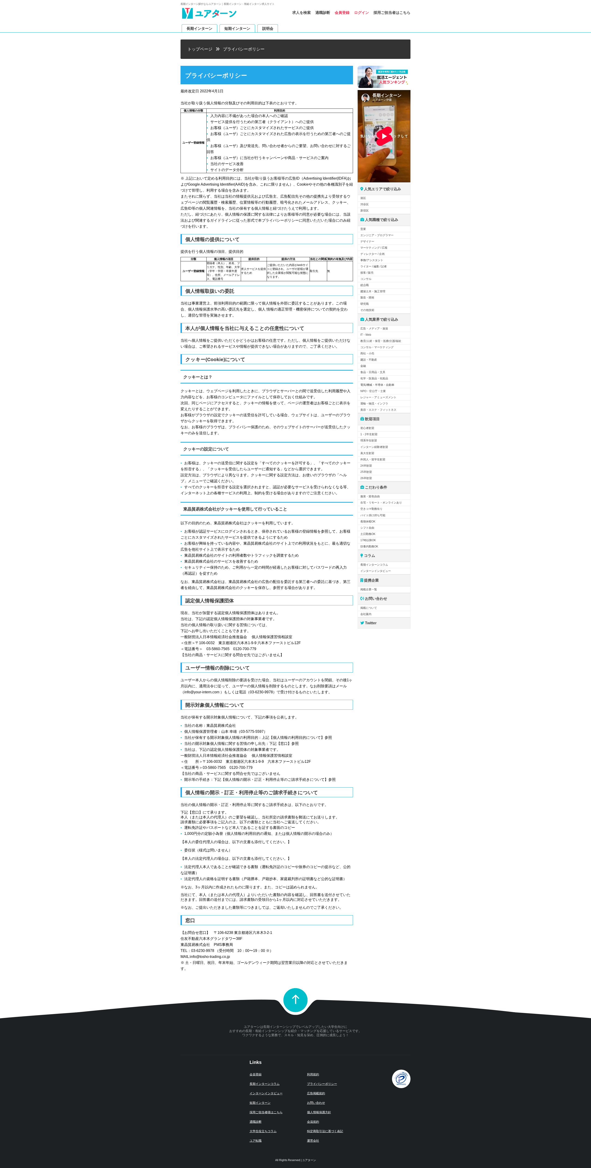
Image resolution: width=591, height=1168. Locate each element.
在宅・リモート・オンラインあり (381, 502)
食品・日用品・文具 (372, 372)
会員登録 (342, 13)
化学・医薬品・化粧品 (374, 378)
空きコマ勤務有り (371, 508)
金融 (363, 366)
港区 (363, 198)
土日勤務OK (367, 534)
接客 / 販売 (367, 272)
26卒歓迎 (366, 478)
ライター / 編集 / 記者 (373, 266)
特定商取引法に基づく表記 (325, 1131)
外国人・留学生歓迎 (372, 459)
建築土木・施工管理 (372, 291)
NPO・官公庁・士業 (373, 391)
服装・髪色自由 (370, 496)
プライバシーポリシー (322, 1084)
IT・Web (365, 334)
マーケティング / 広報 (373, 247)
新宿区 (364, 210)
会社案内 (365, 614)
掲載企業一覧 (368, 589)
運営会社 (313, 1140)
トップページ (199, 49)
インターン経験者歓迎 (374, 447)
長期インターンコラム (374, 564)
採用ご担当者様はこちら (266, 1112)
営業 (363, 229)
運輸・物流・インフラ (374, 403)
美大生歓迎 (367, 453)
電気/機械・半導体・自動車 (377, 384)
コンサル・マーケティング (377, 347)
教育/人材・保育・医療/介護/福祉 (380, 341)
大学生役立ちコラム (263, 1131)
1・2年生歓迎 (368, 434)
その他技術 (367, 310)
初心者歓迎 (367, 428)
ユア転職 (256, 1140)
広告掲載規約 (316, 1093)
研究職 (364, 303)
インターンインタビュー (375, 571)
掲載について (368, 608)
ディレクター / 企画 (372, 254)
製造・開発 (367, 297)
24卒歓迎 (366, 465)
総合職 (364, 285)
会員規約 (313, 1121)
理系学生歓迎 (368, 440)
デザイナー (367, 241)
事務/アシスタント (371, 260)
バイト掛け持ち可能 (372, 515)
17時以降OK (368, 540)
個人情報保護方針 (319, 1112)
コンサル (365, 279)
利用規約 (313, 1074)
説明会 (267, 28)
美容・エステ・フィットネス (378, 409)
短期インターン (237, 28)
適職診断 (322, 13)
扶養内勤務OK (369, 546)
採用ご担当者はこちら (392, 13)
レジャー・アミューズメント (378, 397)
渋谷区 (364, 204)
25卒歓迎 (366, 472)
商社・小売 (367, 353)
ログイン (361, 13)
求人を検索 (301, 13)
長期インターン (199, 28)
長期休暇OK (367, 521)
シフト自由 (367, 527)
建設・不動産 (368, 359)
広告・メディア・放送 (374, 328)
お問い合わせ (316, 1103)
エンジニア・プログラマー (377, 235)
